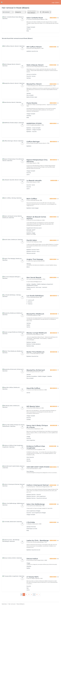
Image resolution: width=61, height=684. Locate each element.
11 (36, 594)
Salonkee (4, 604)
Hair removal (11, 604)
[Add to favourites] (22, 18)
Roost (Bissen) (20, 604)
